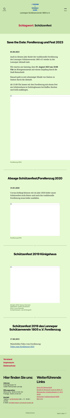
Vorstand (7, 359)
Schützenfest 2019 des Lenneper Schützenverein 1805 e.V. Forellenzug (35, 327)
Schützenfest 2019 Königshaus (35, 254)
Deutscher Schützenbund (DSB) (48, 397)
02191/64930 (14, 399)
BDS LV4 (40, 399)
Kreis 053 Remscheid (44, 388)
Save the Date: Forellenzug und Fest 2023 (35, 42)
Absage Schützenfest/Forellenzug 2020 (35, 178)
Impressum (8, 362)
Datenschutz (9, 365)
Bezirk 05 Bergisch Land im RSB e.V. (50, 390)
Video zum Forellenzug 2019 (22, 347)
